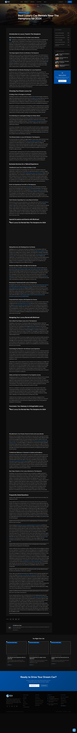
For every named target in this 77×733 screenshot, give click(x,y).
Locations (39, 1)
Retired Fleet (37, 705)
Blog (22, 10)
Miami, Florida (63, 698)
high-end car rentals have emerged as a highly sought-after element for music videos (26, 269)
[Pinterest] (12, 706)
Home (21, 1)
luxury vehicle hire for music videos (16, 288)
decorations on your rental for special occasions (32, 561)
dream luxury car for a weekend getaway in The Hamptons (29, 525)
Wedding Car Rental (38, 703)
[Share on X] (13, 619)
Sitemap (69, 711)
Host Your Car (37, 698)
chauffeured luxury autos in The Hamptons (33, 173)
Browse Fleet (62, 80)
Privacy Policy (65, 711)
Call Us (44, 685)
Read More (9, 664)
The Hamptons (63, 700)
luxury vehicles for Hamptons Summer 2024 (32, 328)
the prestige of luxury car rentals (23, 303)
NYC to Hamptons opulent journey (37, 190)
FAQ (24, 700)
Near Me (62, 703)
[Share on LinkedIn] (16, 619)
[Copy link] (19, 619)
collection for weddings (39, 250)
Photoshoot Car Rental (39, 700)
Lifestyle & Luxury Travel (24, 12)
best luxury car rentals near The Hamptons (27, 575)
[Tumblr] (14, 706)
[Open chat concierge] (74, 730)
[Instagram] (7, 706)
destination (30, 186)
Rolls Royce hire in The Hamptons (35, 121)
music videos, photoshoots (38, 596)
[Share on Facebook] (10, 619)
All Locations (63, 705)
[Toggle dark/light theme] (66, 2)
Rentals (26, 1)
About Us (24, 698)
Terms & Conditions (59, 711)
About (45, 1)
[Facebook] (10, 706)
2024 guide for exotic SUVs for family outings (18, 461)
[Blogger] (17, 706)
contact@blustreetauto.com (54, 698)
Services (32, 1)
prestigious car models (35, 98)
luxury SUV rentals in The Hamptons (34, 140)
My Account (25, 703)
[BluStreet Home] (7, 2)
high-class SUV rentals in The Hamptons (21, 305)
